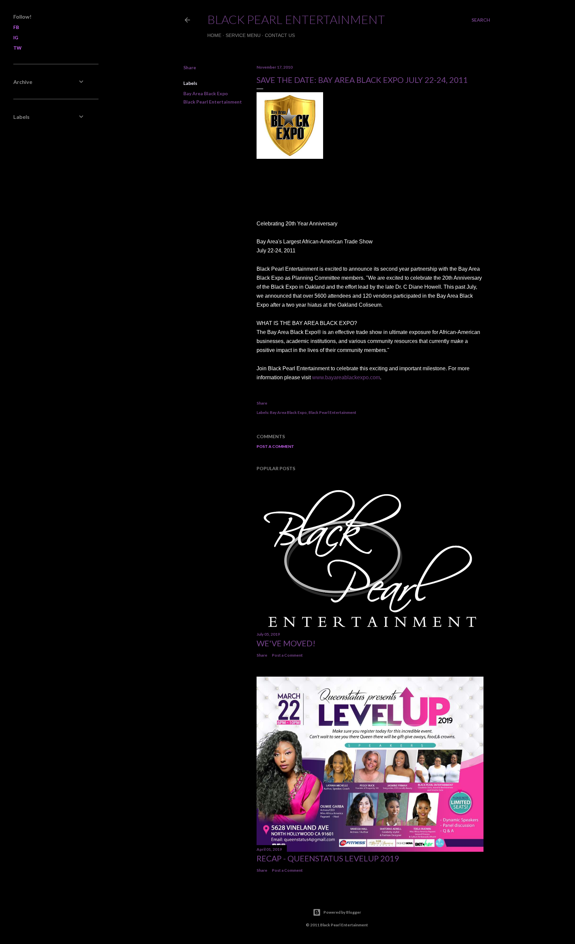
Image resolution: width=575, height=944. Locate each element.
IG (15, 37)
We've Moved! (286, 643)
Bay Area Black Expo (205, 93)
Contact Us (280, 35)
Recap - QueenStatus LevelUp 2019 (328, 858)
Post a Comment (275, 446)
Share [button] (189, 67)
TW (17, 48)
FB (16, 27)
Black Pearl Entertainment (296, 19)
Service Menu (243, 35)
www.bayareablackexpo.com (346, 377)
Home (214, 35)
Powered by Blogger (342, 912)
